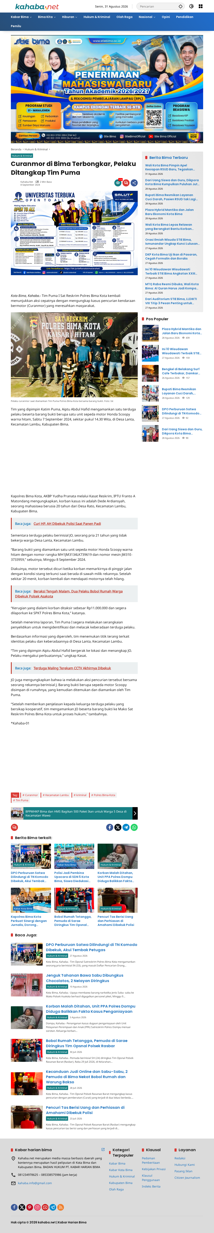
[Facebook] (109, 827)
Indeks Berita (151, 1186)
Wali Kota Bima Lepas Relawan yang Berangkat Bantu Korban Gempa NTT (168, 227)
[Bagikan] (134, 182)
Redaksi (180, 1158)
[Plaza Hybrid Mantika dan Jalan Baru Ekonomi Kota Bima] (150, 333)
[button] (180, 6)
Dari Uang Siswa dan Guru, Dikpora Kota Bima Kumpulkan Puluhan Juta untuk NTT (172, 182)
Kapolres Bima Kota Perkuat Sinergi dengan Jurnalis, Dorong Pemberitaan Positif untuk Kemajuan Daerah (29, 921)
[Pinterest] (29, 1207)
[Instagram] (37, 1207)
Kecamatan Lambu (57, 795)
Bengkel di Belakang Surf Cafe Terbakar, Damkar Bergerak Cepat (181, 371)
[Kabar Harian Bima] (37, 6)
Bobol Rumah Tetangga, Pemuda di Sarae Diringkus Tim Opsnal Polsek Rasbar (73, 921)
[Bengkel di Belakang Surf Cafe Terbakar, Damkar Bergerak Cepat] (150, 373)
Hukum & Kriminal (22, 155)
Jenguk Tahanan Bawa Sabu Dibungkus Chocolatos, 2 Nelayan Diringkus (84, 978)
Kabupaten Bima (120, 1183)
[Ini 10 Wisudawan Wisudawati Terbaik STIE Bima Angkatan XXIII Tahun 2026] (150, 353)
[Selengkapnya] (103, 1149)
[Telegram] (126, 827)
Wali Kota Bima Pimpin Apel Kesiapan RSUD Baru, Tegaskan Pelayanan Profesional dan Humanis (169, 167)
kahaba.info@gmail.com (35, 1183)
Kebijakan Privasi (154, 1169)
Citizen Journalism (187, 1178)
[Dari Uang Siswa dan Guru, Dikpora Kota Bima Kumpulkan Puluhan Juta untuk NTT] (150, 433)
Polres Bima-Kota (104, 795)
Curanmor (31, 795)
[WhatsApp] (134, 827)
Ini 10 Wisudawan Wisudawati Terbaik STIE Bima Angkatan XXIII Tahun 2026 (170, 271)
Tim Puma (22, 800)
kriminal (81, 795)
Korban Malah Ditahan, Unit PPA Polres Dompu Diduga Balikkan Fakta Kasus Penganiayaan (115, 877)
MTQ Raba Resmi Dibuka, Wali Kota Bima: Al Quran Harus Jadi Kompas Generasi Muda (172, 286)
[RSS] (60, 1207)
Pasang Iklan (183, 1171)
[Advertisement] (60, 281)
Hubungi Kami (185, 1165)
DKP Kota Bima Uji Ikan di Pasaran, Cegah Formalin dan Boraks (171, 257)
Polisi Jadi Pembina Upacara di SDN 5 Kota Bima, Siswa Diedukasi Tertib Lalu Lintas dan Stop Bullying (71, 877)
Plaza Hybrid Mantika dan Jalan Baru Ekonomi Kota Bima (169, 212)
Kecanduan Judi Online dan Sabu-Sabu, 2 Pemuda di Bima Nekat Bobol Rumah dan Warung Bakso (87, 1077)
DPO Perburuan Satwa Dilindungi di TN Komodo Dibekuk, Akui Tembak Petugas (29, 877)
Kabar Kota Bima (66, 864)
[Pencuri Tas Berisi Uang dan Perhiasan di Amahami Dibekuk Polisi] (118, 900)
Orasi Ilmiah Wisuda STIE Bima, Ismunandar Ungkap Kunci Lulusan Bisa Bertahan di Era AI (171, 242)
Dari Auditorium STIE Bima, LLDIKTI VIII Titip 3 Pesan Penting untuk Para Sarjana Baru (171, 301)
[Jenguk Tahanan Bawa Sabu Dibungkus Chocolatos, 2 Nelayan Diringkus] (27, 984)
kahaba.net (26, 182)
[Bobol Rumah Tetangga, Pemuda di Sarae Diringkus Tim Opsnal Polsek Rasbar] (74, 900)
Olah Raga (116, 1189)
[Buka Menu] (200, 6)
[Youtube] (45, 1207)
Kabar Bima (117, 1163)
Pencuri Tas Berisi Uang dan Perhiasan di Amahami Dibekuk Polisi (116, 921)
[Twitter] (117, 827)
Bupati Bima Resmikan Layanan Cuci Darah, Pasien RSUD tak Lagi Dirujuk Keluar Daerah (170, 197)
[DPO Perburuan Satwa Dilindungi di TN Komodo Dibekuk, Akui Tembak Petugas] (31, 856)
